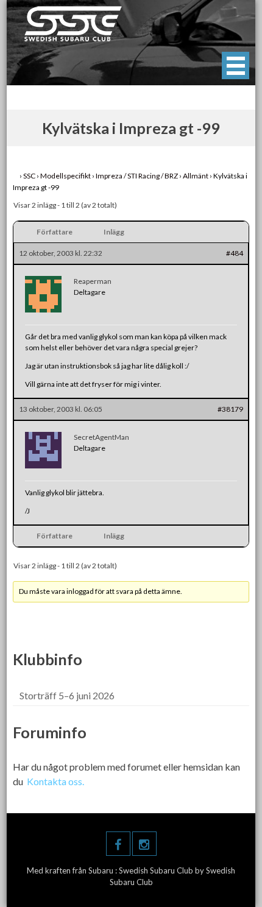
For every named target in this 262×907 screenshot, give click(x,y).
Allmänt (195, 175)
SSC (29, 175)
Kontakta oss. (55, 781)
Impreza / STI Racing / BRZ (137, 175)
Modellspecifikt (65, 175)
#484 (234, 253)
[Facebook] (118, 843)
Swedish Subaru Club (157, 870)
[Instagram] (144, 843)
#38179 (230, 409)
